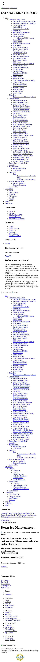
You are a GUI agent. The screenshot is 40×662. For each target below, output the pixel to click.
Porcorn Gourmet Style (16, 181)
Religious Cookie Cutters (21, 148)
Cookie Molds (17, 40)
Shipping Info (5, 584)
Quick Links (9, 189)
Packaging (12, 172)
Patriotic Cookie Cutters (21, 144)
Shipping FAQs (6, 586)
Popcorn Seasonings (19, 185)
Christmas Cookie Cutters (21, 111)
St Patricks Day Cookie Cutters (23, 152)
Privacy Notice (18, 478)
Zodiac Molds (17, 93)
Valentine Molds (18, 88)
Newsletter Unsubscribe (17, 219)
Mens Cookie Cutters (20, 137)
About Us (12, 211)
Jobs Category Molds (20, 60)
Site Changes (5, 580)
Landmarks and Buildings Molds (23, 64)
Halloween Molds (19, 54)
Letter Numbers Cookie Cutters (23, 135)
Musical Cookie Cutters (20, 141)
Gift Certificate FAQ (15, 215)
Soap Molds (17, 170)
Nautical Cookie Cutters (21, 143)
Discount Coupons (15, 217)
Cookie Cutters (14, 99)
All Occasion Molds (19, 25)
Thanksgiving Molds (20, 84)
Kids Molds (17, 62)
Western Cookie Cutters (21, 161)
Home (11, 190)
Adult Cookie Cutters (20, 100)
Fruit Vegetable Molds (20, 47)
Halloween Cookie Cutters (21, 126)
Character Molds (18, 34)
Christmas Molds (18, 36)
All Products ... (6, 520)
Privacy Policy (13, 234)
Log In (11, 226)
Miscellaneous (13, 167)
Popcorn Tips (5, 587)
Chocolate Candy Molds (17, 20)
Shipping (12, 232)
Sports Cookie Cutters (20, 150)
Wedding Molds (18, 89)
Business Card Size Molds (21, 32)
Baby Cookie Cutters (20, 104)
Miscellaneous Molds (20, 65)
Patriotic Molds (18, 75)
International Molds (19, 58)
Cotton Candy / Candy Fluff (18, 163)
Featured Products (15, 496)
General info (13, 481)
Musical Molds (18, 69)
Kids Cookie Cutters (19, 132)
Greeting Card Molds (20, 53)
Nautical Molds (18, 71)
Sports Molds (17, 82)
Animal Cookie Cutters (20, 102)
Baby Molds (17, 31)
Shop (6, 18)
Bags (14, 174)
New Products (13, 192)
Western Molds (18, 91)
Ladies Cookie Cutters (20, 133)
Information (9, 203)
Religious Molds (18, 78)
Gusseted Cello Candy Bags (26, 179)
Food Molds (17, 45)
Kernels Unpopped (19, 183)
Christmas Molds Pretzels (25, 38)
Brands (7, 201)
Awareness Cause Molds (21, 29)
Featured (12, 194)
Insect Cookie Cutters (20, 128)
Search (11, 200)
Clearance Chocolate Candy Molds (24, 21)
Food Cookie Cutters (20, 122)
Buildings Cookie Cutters (21, 106)
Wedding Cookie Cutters (21, 159)
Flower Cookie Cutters (20, 121)
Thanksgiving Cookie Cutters (22, 154)
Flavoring (12, 165)
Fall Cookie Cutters (19, 117)
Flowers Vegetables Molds (21, 43)
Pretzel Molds (17, 76)
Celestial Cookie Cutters (21, 110)
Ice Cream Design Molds (21, 56)
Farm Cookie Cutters (20, 119)
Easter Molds (17, 42)
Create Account (14, 228)
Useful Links (13, 490)
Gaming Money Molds (20, 49)
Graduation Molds (19, 51)
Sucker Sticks (13, 187)
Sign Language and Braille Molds (24, 80)
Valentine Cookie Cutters (21, 157)
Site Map (12, 213)
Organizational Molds (20, 73)
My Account (9, 633)
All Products (13, 196)
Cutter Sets (16, 113)
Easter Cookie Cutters (20, 115)
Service (7, 244)
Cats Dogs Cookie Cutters (21, 108)
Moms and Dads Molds (20, 67)
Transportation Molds (20, 86)
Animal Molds (17, 27)
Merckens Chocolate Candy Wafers (24, 97)
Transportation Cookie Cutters (23, 156)
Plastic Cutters (17, 146)
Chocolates (12, 95)
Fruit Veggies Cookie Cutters (22, 124)
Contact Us (12, 230)
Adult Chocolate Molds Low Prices (24, 23)
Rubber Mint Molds (19, 168)
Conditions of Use (15, 236)
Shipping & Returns (19, 476)
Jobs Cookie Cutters (19, 130)
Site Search (4, 582)
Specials (11, 198)
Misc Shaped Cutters (20, 139)
